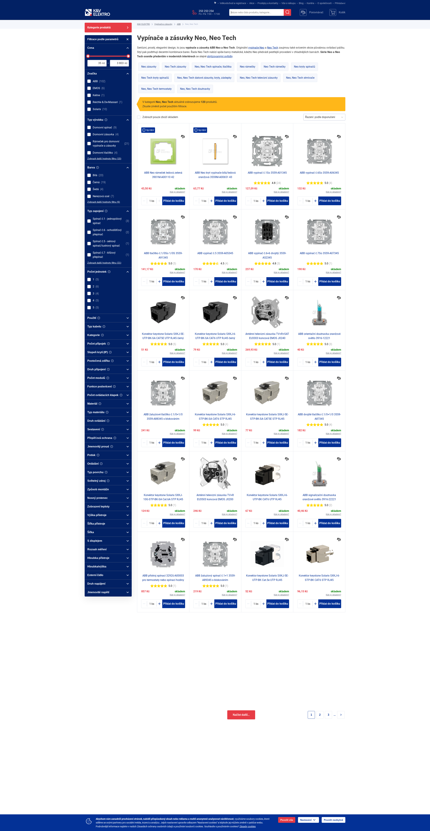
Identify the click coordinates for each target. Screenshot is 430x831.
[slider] (88, 56)
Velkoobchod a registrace (233, 3)
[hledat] (287, 12)
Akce (251, 3)
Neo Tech (272, 47)
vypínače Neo (256, 47)
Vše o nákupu (289, 3)
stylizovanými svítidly (219, 56)
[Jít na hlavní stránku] (215, 2)
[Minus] (144, 201)
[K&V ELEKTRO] (97, 12)
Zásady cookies (248, 826)
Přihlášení (340, 3)
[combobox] (256, 12)
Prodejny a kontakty (267, 3)
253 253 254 (206, 11)
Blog (301, 3)
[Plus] (159, 201)
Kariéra (310, 3)
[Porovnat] (183, 137)
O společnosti (324, 3)
